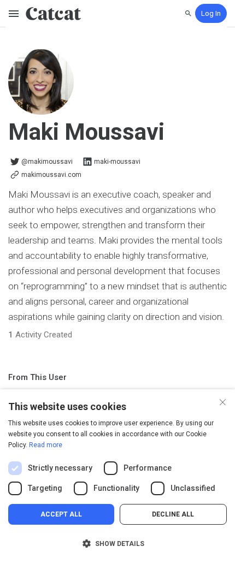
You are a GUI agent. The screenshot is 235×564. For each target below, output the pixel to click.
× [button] (223, 401)
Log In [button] (211, 13)
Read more (45, 445)
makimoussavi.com (51, 175)
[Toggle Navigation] (14, 13)
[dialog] (117, 476)
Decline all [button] (173, 514)
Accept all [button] (61, 514)
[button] (117, 543)
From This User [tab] (37, 377)
